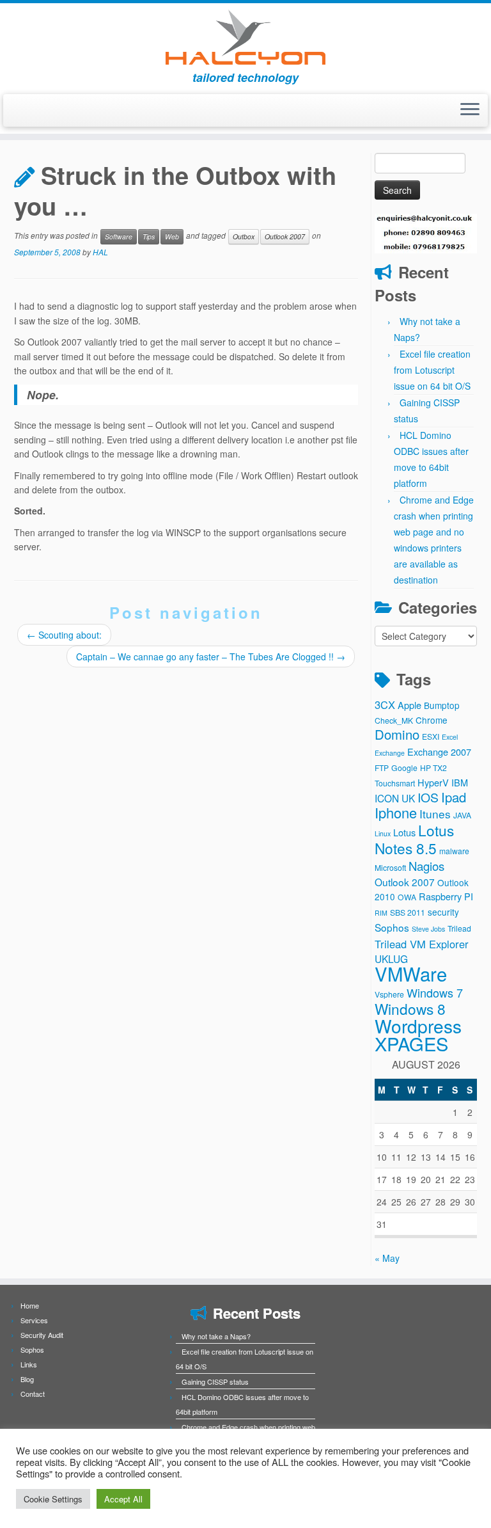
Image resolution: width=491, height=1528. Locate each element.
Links (28, 1364)
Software (118, 236)
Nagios (426, 865)
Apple (409, 705)
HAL (100, 251)
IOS (428, 797)
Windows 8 (410, 1008)
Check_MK (394, 720)
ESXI (430, 736)
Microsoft (390, 867)
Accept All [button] (123, 1499)
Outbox (243, 236)
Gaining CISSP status (215, 1381)
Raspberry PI (446, 896)
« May (387, 1258)
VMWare (411, 973)
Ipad (453, 797)
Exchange (390, 753)
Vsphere (389, 994)
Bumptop (442, 705)
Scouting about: (64, 634)
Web (172, 236)
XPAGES (411, 1043)
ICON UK (395, 798)
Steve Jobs (428, 929)
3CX (385, 704)
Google (404, 767)
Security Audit (41, 1335)
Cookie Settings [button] (53, 1499)
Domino (397, 734)
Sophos (392, 927)
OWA (407, 896)
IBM (459, 782)
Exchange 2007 (439, 751)
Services (34, 1320)
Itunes (435, 814)
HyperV (433, 782)
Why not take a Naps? (216, 1336)
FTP (382, 767)
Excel (450, 737)
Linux (383, 833)
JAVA (462, 814)
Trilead (459, 928)
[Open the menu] (469, 110)
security (443, 911)
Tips (149, 236)
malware (454, 850)
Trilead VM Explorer (422, 943)
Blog (27, 1379)
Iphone (396, 812)
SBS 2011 (407, 912)
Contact (32, 1394)
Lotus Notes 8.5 (414, 839)
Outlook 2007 (285, 236)
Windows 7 (435, 992)
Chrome (432, 719)
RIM (381, 913)
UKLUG (391, 958)
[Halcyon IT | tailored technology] (245, 37)
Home (29, 1305)
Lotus (404, 832)
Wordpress (418, 1026)
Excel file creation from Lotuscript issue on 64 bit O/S (432, 369)
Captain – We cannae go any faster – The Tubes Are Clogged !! (210, 656)
